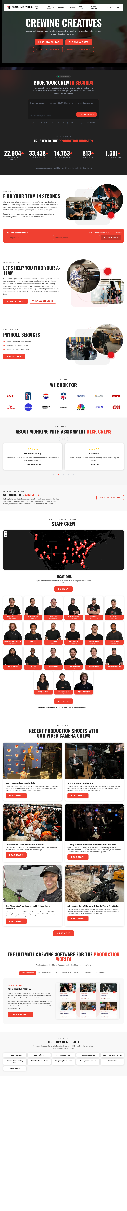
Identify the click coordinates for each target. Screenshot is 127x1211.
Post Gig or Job (48, 42)
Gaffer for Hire (15, 1071)
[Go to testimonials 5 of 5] (74, 477)
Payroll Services (94, 7)
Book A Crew (15, 301)
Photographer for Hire (88, 1063)
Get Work (49, 7)
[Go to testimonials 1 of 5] (53, 477)
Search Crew (111, 238)
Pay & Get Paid (100, 975)
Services (61, 7)
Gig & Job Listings (45, 975)
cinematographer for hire (13, 216)
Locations (71, 7)
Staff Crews (81, 7)
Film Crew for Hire (39, 1058)
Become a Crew (79, 42)
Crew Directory (27, 975)
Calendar (87, 975)
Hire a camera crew (23, 214)
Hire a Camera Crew (15, 1058)
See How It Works (110, 500)
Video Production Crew (39, 1063)
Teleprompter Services (63, 1063)
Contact (109, 7)
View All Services (42, 301)
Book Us (63, 591)
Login (118, 7)
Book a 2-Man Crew (79, 49)
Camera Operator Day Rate (15, 1064)
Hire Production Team (63, 1058)
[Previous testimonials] (61, 439)
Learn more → (20, 1017)
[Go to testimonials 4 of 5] (68, 477)
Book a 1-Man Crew (48, 49)
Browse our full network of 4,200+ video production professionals (62, 710)
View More (63, 935)
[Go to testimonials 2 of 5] (58, 477)
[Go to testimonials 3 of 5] (63, 477)
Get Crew (36, 7)
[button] (79, 559)
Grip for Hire (112, 1063)
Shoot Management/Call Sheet (67, 975)
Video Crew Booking (88, 1058)
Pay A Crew (14, 356)
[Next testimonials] (66, 439)
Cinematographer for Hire (112, 1058)
